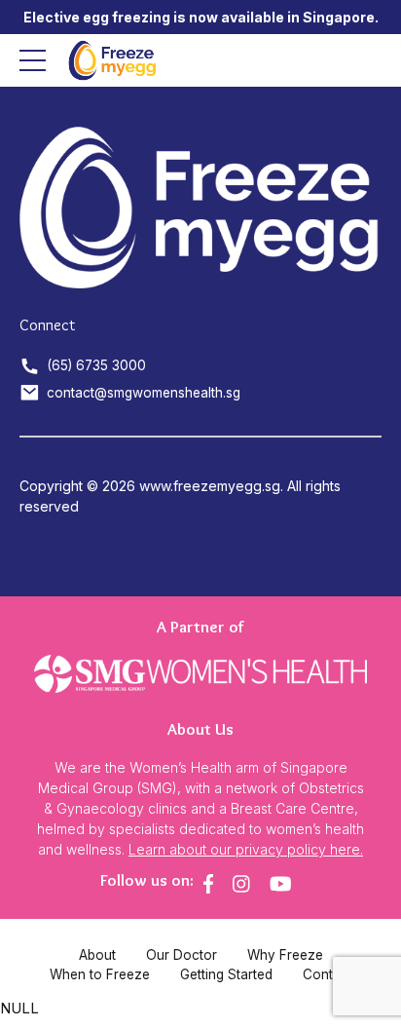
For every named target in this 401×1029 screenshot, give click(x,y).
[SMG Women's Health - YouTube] (281, 884)
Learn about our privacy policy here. (245, 849)
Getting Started (226, 974)
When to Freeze (100, 974)
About (97, 955)
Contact (327, 974)
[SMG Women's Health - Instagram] (241, 884)
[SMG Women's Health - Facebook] (208, 884)
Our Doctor (181, 955)
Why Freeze (285, 955)
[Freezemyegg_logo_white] (200, 208)
